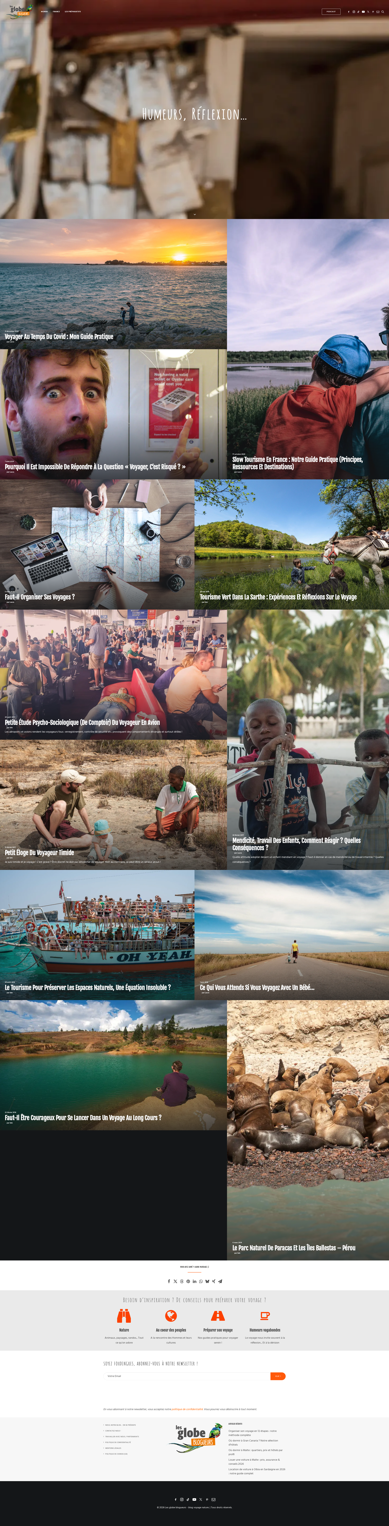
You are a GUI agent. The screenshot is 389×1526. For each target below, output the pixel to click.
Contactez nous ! (113, 1430)
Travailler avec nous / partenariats (122, 1436)
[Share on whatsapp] (201, 1281)
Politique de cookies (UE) (116, 1454)
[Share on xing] (214, 1281)
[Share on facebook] (169, 1281)
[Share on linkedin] (194, 1281)
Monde (44, 11)
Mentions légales (113, 1448)
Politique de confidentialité (118, 1442)
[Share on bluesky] (207, 1281)
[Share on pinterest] (188, 1281)
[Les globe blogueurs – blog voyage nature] (19, 11)
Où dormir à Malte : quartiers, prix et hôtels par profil (256, 1452)
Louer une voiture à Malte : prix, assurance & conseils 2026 (254, 1462)
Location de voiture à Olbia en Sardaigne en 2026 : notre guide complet (257, 1471)
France (56, 11)
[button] (349, 11)
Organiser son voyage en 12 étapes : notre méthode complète (253, 1433)
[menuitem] (44, 11)
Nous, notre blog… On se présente (120, 1425)
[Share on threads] (182, 1281)
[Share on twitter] (175, 1281)
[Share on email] (220, 1281)
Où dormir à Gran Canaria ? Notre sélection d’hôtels (253, 1443)
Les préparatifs (73, 11)
